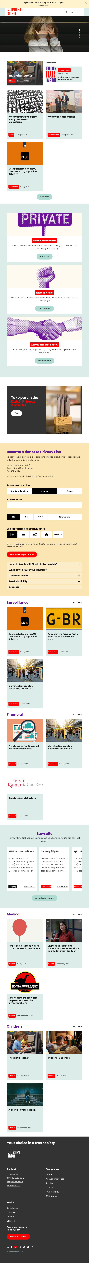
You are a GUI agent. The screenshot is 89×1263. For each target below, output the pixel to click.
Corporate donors (18, 575)
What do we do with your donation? (28, 569)
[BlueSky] (28, 1247)
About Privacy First (55, 1179)
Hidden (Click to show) (23, 468)
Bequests (14, 586)
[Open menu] (79, 12)
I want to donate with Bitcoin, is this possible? (33, 564)
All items (44, 196)
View (17, 413)
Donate (49, 1174)
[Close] (86, 3)
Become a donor (18, 1236)
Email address (15, 499)
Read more (43, 5)
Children (11, 1221)
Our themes (44, 308)
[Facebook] (11, 1247)
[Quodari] (20, 1247)
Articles (49, 1183)
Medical (10, 1216)
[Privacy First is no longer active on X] (15, 1247)
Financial (11, 1212)
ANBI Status (51, 1196)
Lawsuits (50, 1187)
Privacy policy (52, 1191)
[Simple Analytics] (15, 1251)
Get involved (44, 360)
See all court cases (44, 898)
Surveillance (12, 1208)
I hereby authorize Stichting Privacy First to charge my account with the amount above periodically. (42, 545)
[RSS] (32, 1247)
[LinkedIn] (8, 1247)
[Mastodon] (24, 1247)
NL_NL (72, 12)
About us (44, 256)
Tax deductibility (18, 581)
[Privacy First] (14, 11)
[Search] (66, 12)
